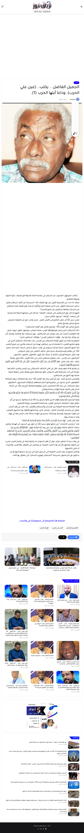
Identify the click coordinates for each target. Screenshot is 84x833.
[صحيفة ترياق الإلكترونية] (42, 6)
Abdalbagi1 (73, 99)
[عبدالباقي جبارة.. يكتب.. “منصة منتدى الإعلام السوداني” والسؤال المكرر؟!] (16, 677)
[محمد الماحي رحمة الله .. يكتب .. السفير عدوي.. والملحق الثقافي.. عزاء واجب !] (67, 650)
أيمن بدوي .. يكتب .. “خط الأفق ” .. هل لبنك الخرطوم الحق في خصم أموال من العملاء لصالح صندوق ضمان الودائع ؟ (17, 633)
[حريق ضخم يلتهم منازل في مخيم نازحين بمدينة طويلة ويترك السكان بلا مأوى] (73, 794)
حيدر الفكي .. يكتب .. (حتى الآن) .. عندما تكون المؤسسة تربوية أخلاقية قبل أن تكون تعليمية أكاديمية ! (68, 687)
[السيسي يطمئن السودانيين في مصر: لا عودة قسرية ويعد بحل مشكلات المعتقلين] (73, 776)
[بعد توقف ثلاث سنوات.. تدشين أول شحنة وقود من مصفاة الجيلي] (73, 745)
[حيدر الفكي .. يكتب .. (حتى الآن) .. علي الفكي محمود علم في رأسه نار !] (34, 469)
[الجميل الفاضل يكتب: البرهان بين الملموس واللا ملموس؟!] (42, 615)
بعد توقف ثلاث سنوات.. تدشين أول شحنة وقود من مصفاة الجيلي (47, 742)
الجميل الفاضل (71, 528)
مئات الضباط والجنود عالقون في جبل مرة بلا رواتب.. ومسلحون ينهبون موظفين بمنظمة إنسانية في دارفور (36, 800)
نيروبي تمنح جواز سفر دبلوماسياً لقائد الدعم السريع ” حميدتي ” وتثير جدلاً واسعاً (43, 764)
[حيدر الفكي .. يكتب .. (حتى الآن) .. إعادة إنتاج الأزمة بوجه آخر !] (16, 591)
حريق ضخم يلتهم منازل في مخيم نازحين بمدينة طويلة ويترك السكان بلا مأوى (44, 791)
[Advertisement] (42, 30)
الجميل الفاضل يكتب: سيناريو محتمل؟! (42, 655)
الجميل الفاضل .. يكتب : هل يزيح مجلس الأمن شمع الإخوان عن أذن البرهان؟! (43, 601)
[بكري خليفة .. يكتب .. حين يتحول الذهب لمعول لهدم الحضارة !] (67, 591)
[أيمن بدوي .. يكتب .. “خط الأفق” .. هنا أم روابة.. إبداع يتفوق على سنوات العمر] (16, 651)
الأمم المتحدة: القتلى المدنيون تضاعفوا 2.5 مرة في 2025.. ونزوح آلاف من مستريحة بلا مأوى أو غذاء (38, 782)
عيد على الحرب (57, 528)
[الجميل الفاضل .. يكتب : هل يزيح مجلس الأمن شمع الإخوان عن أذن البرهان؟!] (42, 591)
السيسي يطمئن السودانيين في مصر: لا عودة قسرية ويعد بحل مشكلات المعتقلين (42, 773)
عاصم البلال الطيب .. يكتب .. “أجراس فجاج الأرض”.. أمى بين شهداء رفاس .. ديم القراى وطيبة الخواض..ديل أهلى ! (68, 625)
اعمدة (76, 82)
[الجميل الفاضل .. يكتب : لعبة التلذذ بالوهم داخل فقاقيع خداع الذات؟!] (42, 677)
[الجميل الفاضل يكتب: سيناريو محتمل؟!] (42, 647)
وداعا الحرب (44, 528)
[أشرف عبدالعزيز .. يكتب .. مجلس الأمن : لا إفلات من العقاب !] (73, 471)
